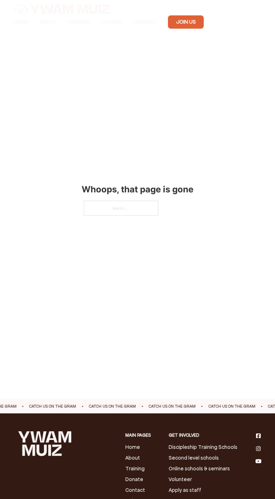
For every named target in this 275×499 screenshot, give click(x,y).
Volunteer (180, 479)
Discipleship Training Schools (203, 447)
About (48, 22)
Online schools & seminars (199, 468)
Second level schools (194, 458)
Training (79, 22)
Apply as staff (185, 490)
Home (21, 22)
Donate (111, 22)
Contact (144, 22)
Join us (186, 22)
